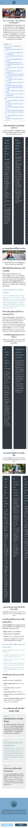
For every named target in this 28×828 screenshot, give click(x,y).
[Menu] (2, 2)
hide (10, 44)
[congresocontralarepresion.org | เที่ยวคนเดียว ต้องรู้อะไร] (14, 2)
